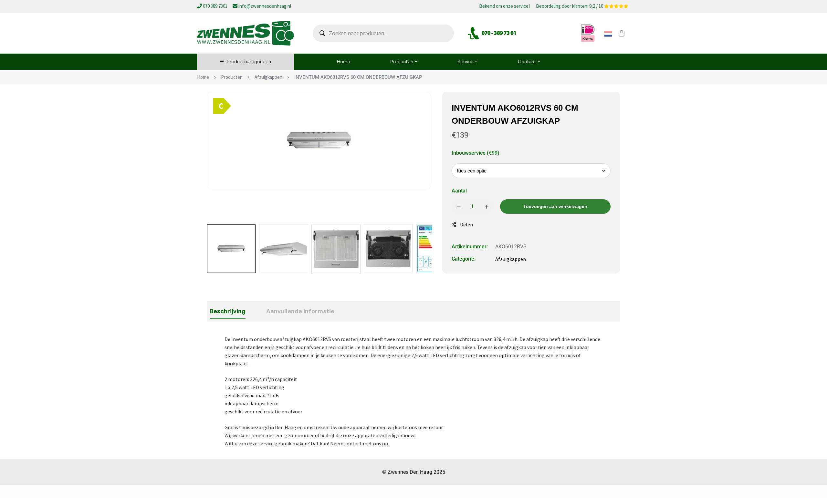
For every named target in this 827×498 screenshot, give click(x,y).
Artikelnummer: (470, 247)
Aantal (459, 191)
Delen (466, 224)
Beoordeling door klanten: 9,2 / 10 (570, 6)
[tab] (228, 311)
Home (203, 77)
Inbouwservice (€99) (475, 153)
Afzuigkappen (268, 77)
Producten (232, 77)
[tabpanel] (413, 391)
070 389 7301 (215, 6)
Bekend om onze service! (504, 6)
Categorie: (464, 259)
